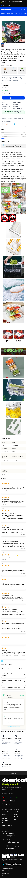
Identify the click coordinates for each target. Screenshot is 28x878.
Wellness (3, 13)
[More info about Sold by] (20, 102)
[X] (6, 804)
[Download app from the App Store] (17, 864)
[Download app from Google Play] (7, 864)
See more (3, 138)
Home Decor (10, 13)
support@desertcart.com (12, 842)
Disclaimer (5, 873)
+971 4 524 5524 (10, 848)
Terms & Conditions (8, 868)
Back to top (13, 773)
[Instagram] (3, 804)
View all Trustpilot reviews (13, 726)
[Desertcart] (6, 9)
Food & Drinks (18, 13)
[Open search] (18, 9)
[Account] (21, 9)
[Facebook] (10, 804)
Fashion (25, 13)
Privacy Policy (6, 871)
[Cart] (24, 9)
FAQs (4, 876)
